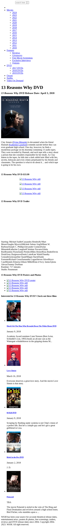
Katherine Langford (18, 145)
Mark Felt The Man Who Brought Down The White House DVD (31, 326)
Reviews (16, 53)
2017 (14, 30)
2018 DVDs (17, 70)
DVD (9, 65)
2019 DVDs (17, 73)
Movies (10, 10)
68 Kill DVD (11, 413)
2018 (14, 27)
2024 (14, 12)
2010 (14, 48)
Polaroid (10, 497)
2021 (14, 20)
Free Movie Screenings (22, 58)
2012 (14, 43)
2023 (14, 15)
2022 (14, 17)
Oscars (10, 75)
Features (10, 50)
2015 (14, 35)
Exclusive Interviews (21, 60)
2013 (14, 40)
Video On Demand (15, 80)
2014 (14, 38)
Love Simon (11, 371)
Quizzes (15, 63)
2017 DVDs (17, 68)
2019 (14, 25)
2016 (14, 33)
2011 (14, 45)
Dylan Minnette (20, 142)
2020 (14, 22)
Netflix (10, 78)
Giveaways (17, 55)
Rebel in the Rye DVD (15, 457)
